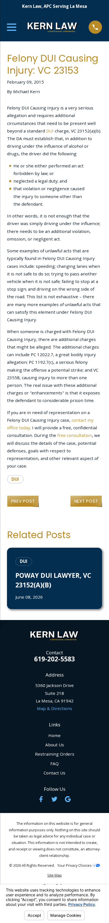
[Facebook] (41, 799)
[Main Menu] (11, 27)
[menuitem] (54, 875)
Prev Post (23, 501)
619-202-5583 (54, 659)
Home (54, 735)
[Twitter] (54, 799)
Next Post (86, 501)
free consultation (74, 435)
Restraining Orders (54, 754)
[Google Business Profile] (68, 799)
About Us (54, 744)
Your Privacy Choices (75, 865)
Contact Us (54, 773)
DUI (50, 131)
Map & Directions (54, 708)
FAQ (54, 763)
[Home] (52, 27)
